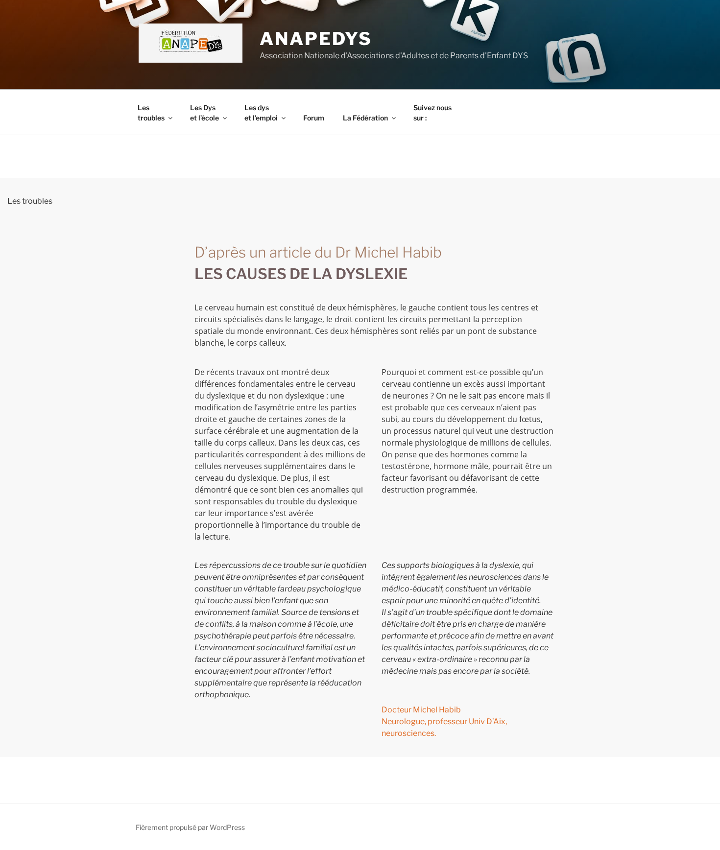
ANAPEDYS (316, 38)
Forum (313, 118)
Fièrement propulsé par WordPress (190, 827)
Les (151, 112)
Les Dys (204, 112)
